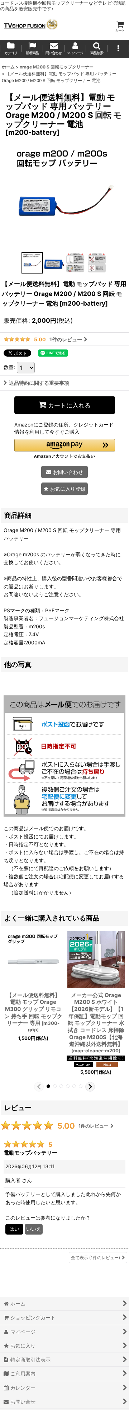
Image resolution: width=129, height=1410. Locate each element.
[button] (97, 49)
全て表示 (95, 1257)
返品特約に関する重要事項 (39, 383)
